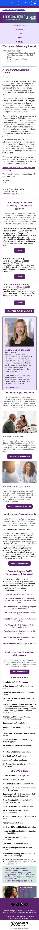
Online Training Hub (13, 224)
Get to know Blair (11, 388)
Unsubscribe (9, 916)
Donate (19, 33)
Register (19, 250)
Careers (19, 38)
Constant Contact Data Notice (22, 918)
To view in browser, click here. (13, 10)
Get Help (19, 42)
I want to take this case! (19, 563)
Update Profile (20, 916)
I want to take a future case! (19, 456)
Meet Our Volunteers (19, 672)
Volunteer (19, 29)
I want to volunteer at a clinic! (19, 506)
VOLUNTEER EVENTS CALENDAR (19, 311)
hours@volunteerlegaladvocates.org (18, 881)
